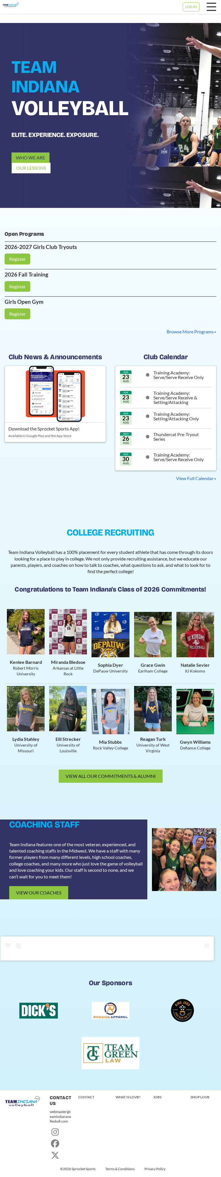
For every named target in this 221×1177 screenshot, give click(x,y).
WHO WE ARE (30, 157)
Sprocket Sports (84, 1169)
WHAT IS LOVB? (128, 1097)
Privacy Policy (154, 1169)
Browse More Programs (190, 331)
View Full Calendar (195, 478)
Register (17, 259)
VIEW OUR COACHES (38, 892)
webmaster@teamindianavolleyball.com (60, 1117)
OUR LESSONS (31, 168)
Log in (191, 7)
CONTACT (86, 1097)
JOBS (157, 1097)
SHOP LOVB (199, 1097)
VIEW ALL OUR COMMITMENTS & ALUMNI (111, 776)
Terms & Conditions (120, 1169)
